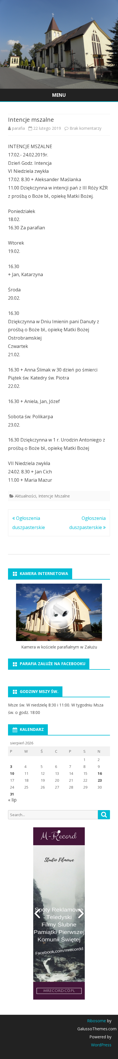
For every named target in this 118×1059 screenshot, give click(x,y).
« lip (12, 800)
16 (100, 773)
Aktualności (25, 496)
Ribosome (96, 1020)
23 (100, 780)
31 (12, 794)
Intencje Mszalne (54, 496)
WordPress (101, 1045)
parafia (18, 128)
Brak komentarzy (85, 128)
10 (12, 773)
